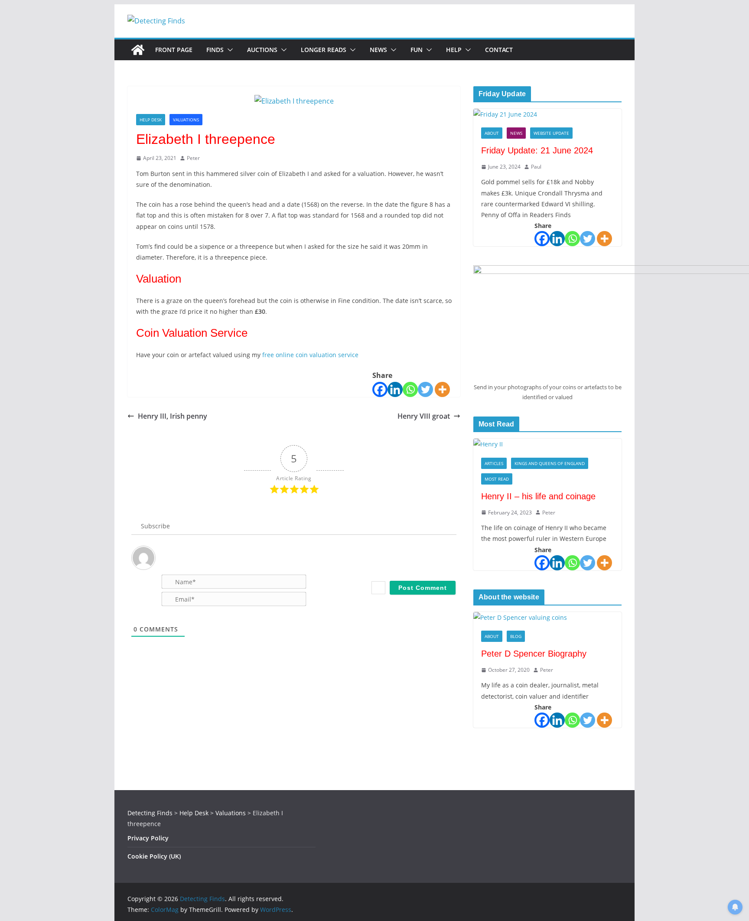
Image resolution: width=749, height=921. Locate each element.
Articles (494, 463)
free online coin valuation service (309, 355)
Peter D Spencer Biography (533, 653)
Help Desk (151, 120)
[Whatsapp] (410, 389)
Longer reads (323, 50)
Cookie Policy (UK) (154, 856)
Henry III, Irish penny (172, 416)
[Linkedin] (395, 389)
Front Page (173, 50)
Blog (515, 636)
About (492, 133)
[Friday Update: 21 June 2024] (547, 114)
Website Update (551, 133)
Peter (193, 158)
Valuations (186, 120)
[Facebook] (380, 389)
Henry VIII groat (423, 416)
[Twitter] (425, 389)
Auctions (262, 50)
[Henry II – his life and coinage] (547, 444)
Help (454, 50)
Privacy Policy (148, 838)
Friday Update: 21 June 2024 (537, 150)
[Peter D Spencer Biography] (547, 617)
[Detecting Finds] (137, 49)
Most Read (497, 479)
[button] (228, 50)
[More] (442, 389)
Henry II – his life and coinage (538, 496)
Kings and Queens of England (550, 463)
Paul (536, 166)
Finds (215, 50)
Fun (416, 50)
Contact (499, 50)
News (378, 50)
